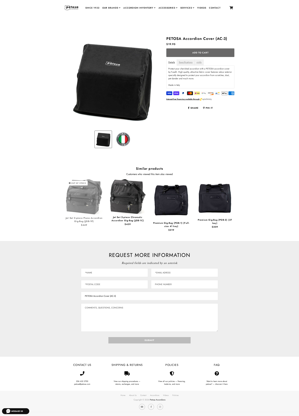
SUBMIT (149, 340)
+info (199, 62)
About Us (133, 395)
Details (171, 62)
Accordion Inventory (138, 7)
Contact (214, 7)
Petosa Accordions (157, 399)
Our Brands (110, 7)
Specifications (185, 62)
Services (186, 7)
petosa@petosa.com (82, 384)
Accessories (167, 7)
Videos (201, 7)
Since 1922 (92, 7)
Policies (175, 395)
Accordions (154, 395)
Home (123, 395)
